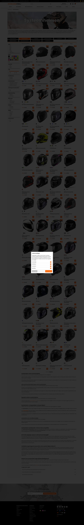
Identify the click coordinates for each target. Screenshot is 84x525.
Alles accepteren (49, 271)
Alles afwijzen (34, 271)
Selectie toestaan (41, 271)
